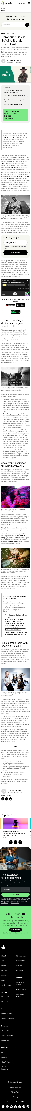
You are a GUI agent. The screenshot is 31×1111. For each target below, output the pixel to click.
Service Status (6, 985)
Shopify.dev (5, 1030)
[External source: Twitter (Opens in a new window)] (7, 1106)
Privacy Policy (15, 903)
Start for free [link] (15, 252)
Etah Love (7, 178)
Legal (3, 980)
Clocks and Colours (22, 176)
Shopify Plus (5, 1062)
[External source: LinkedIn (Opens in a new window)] (23, 1106)
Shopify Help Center (5, 1003)
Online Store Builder (20, 983)
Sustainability (20, 960)
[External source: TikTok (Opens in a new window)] (19, 1106)
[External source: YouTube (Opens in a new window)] (11, 1106)
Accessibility (20, 970)
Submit (9, 781)
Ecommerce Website (20, 995)
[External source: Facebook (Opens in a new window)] (3, 1106)
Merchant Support (7, 997)
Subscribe (15, 895)
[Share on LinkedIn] (10, 798)
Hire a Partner (5, 1009)
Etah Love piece (12, 542)
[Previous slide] (11, 842)
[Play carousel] (15, 842)
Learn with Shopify (9, 137)
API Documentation (7, 1035)
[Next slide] (20, 842)
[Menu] (29, 3)
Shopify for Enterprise (5, 1068)
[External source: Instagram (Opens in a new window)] (15, 1106)
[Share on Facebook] (2, 798)
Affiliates (4, 975)
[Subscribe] (27, 25)
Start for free (21, 3)
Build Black (20, 965)
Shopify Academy (7, 1014)
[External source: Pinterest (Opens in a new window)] (28, 1106)
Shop (3, 1052)
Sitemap (15, 1097)
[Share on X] (6, 798)
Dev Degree (5, 1040)
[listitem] (15, 828)
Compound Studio (12, 167)
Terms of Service (15, 1087)
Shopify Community (7, 1018)
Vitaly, (3, 163)
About (3, 960)
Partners (4, 970)
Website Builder (21, 989)
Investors (4, 965)
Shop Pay (4, 1057)
